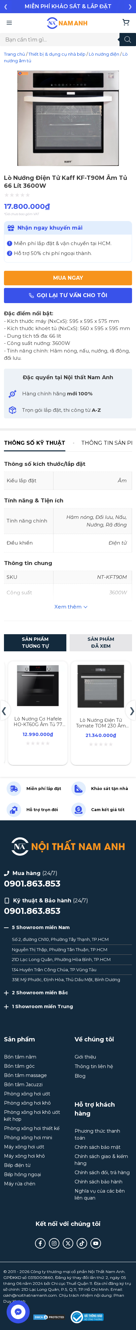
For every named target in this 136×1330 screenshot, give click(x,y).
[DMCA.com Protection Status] (49, 1317)
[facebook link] (40, 1243)
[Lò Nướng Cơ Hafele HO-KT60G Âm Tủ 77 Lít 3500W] (38, 668)
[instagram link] (54, 1243)
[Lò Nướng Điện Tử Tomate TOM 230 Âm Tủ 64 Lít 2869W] (100, 668)
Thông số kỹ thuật (34, 443)
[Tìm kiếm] (127, 39)
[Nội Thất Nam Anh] (67, 23)
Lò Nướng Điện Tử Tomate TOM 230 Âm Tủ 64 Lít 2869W (101, 725)
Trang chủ (14, 54)
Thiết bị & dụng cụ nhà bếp (56, 54)
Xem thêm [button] (68, 607)
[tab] (38, 443)
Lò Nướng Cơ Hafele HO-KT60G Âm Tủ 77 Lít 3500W (38, 724)
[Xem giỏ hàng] (126, 23)
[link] (68, 6)
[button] (6, 6)
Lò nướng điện (104, 54)
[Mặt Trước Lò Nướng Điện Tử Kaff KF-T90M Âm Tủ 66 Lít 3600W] (68, 165)
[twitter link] (68, 1243)
